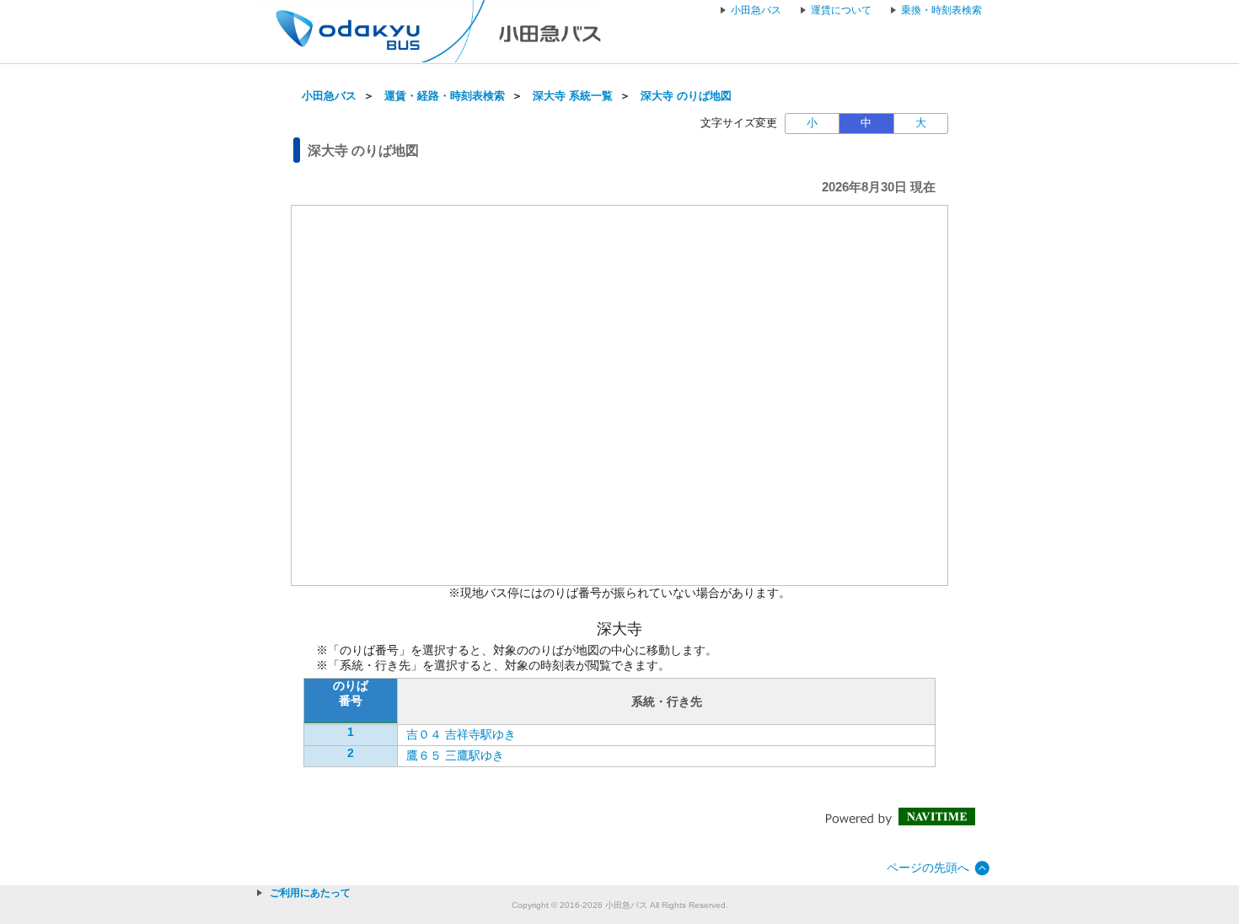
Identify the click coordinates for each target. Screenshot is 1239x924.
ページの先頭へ (928, 867)
